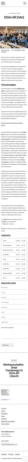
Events (3, 411)
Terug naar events (15, 13)
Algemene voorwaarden (8, 421)
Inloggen (4, 399)
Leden (3, 416)
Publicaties (4, 413)
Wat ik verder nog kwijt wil (7, 327)
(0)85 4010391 (5, 441)
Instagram (4, 454)
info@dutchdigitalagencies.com (9, 444)
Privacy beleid (5, 424)
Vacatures (4, 418)
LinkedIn (17, 454)
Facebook (11, 454)
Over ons (3, 408)
